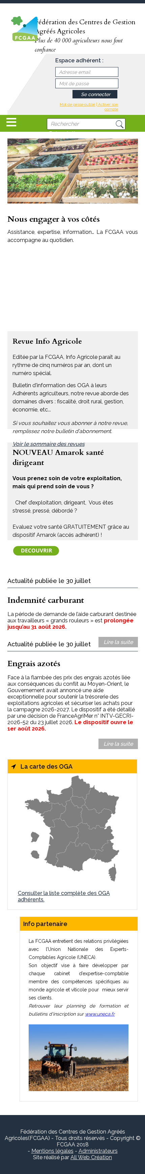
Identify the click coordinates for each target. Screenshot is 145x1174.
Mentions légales (52, 1151)
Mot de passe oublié (77, 104)
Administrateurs (98, 1151)
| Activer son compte (107, 107)
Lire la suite (118, 642)
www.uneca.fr (100, 1014)
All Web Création (91, 1157)
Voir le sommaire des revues (48, 444)
